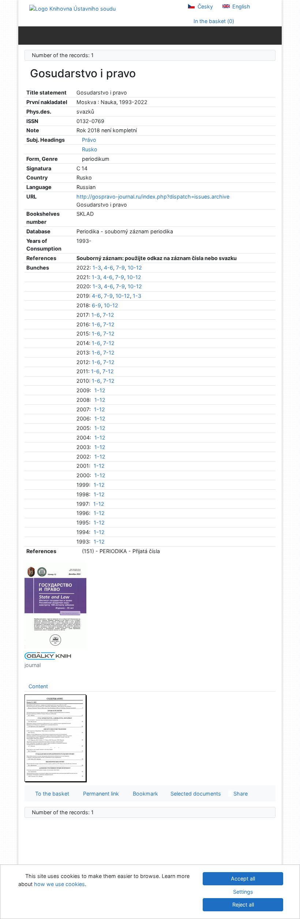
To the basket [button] (50, 793)
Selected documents (195, 793)
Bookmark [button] (144, 793)
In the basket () (213, 21)
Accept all (243, 878)
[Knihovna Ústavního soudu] (72, 8)
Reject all (243, 904)
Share (240, 793)
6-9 (96, 305)
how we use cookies (59, 884)
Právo (89, 140)
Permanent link (99, 793)
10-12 (135, 267)
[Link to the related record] (78, 140)
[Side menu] (25, 35)
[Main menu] (274, 35)
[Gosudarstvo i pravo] (56, 605)
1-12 (99, 390)
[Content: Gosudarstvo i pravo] (56, 738)
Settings (243, 892)
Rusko (89, 149)
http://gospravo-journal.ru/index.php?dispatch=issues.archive (152, 196)
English (240, 6)
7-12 (108, 315)
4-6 (108, 267)
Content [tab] (38, 686)
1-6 (95, 315)
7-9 (120, 267)
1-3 (97, 267)
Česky (204, 6)
